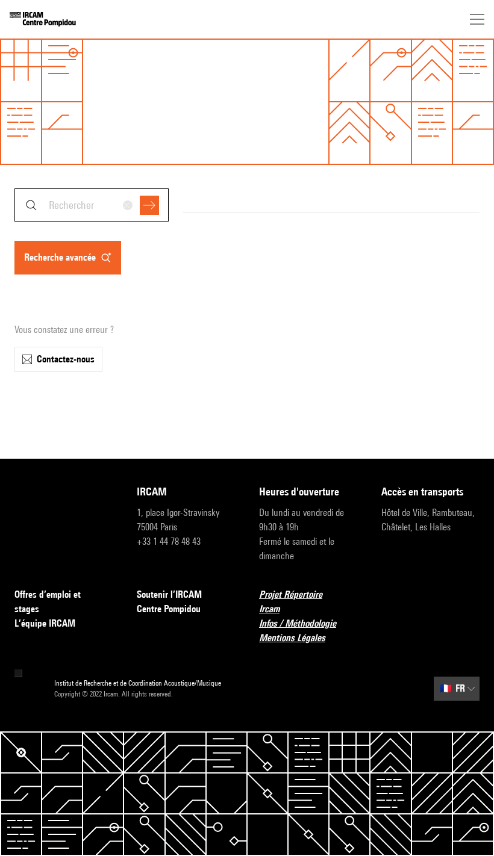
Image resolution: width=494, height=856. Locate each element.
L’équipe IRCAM (44, 623)
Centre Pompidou (169, 609)
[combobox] (91, 205)
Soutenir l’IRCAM (169, 594)
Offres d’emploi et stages (47, 602)
